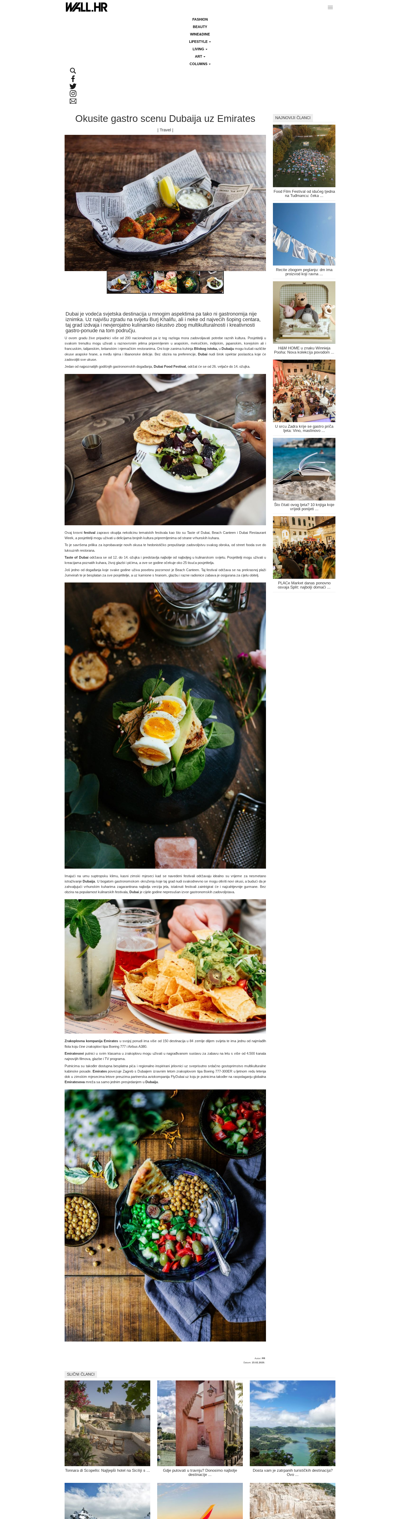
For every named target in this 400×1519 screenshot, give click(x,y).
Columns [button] (199, 64)
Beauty (200, 27)
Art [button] (199, 56)
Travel (165, 130)
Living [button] (199, 49)
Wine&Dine (200, 34)
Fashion (200, 19)
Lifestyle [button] (199, 42)
